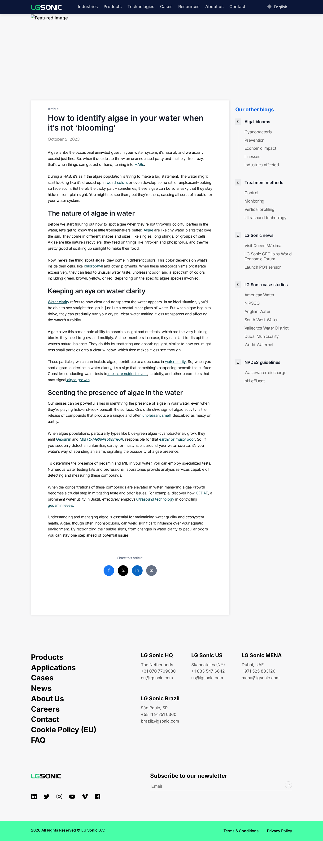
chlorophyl (93, 266)
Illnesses (252, 156)
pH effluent (254, 381)
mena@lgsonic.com (260, 677)
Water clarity (58, 301)
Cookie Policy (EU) (63, 729)
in (137, 570)
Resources (189, 6)
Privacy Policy (279, 830)
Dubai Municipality (261, 336)
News (41, 688)
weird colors (116, 182)
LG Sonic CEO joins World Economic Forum (268, 256)
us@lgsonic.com (207, 677)
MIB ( (101, 439)
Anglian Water (257, 311)
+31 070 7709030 (158, 671)
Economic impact (260, 148)
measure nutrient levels (127, 373)
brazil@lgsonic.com (160, 721)
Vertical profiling (259, 209)
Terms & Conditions (241, 830)
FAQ (38, 740)
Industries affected (261, 165)
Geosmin (63, 439)
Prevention (254, 140)
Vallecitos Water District (266, 328)
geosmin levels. (61, 505)
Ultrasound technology (265, 217)
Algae (148, 230)
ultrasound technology (155, 499)
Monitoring (254, 201)
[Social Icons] (34, 796)
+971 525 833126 (258, 671)
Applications (53, 667)
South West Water (261, 319)
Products (113, 6)
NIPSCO (252, 303)
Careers (45, 709)
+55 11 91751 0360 (158, 714)
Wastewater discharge (265, 372)
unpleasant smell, (156, 415)
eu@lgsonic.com (157, 677)
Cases (166, 6)
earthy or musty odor (177, 439)
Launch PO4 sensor (262, 267)
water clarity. (176, 361)
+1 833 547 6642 (208, 671)
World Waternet (259, 344)
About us (214, 6)
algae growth (77, 379)
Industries (88, 6)
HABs (139, 164)
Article (53, 109)
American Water (259, 295)
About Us (47, 698)
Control (251, 192)
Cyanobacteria (258, 132)
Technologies (140, 6)
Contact (237, 6)
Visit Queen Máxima (262, 245)
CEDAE (202, 493)
